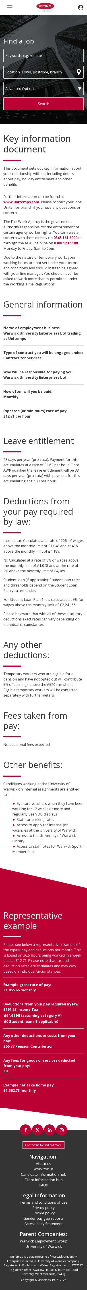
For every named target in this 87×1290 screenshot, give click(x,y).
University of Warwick (43, 1246)
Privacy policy (43, 1207)
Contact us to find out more (43, 1145)
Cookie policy (44, 1213)
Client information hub (44, 1179)
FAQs (43, 1185)
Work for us (43, 1169)
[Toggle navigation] (10, 7)
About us (43, 1163)
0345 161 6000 (65, 237)
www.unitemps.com (21, 202)
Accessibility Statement (44, 1223)
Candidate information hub (43, 1174)
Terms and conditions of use (43, 1202)
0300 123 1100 (66, 243)
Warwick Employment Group (43, 1241)
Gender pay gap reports (43, 1218)
